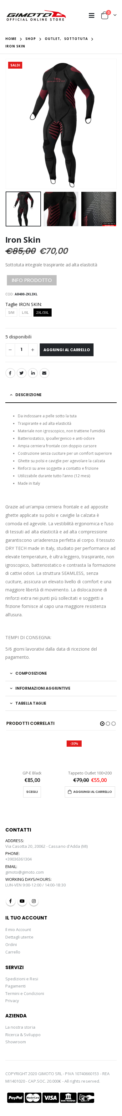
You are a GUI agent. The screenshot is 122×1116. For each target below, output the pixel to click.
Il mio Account (18, 929)
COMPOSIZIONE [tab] (31, 673)
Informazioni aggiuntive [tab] (42, 688)
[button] (102, 723)
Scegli (32, 791)
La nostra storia (20, 1027)
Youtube (22, 901)
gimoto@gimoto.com (24, 872)
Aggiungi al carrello (66, 349)
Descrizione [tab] (28, 394)
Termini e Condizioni (24, 993)
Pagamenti (15, 986)
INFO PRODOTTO (32, 280)
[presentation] (7, 124)
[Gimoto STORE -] (36, 16)
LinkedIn (33, 373)
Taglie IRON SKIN (23, 304)
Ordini (11, 944)
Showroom (15, 1042)
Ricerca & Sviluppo (23, 1034)
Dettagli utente (19, 937)
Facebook (10, 373)
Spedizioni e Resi (21, 979)
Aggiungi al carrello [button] (92, 791)
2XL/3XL (42, 312)
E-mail (44, 373)
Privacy (12, 1000)
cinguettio (22, 373)
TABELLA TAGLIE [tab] (30, 703)
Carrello (13, 952)
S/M (11, 312)
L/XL (25, 312)
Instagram (33, 901)
